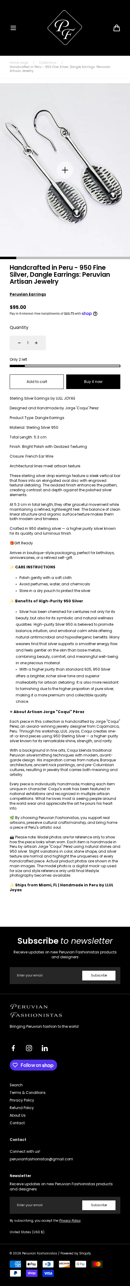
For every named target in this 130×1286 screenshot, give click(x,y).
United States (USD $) (27, 1232)
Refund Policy (22, 1107)
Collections (48, 63)
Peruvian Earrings (28, 294)
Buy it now (93, 381)
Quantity (19, 327)
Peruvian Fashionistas (39, 1253)
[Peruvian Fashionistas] (65, 27)
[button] (13, 28)
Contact (17, 1123)
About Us (18, 1115)
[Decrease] (16, 343)
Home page (19, 63)
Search (16, 1085)
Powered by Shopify (75, 1253)
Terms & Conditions (28, 1092)
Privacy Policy (22, 1100)
